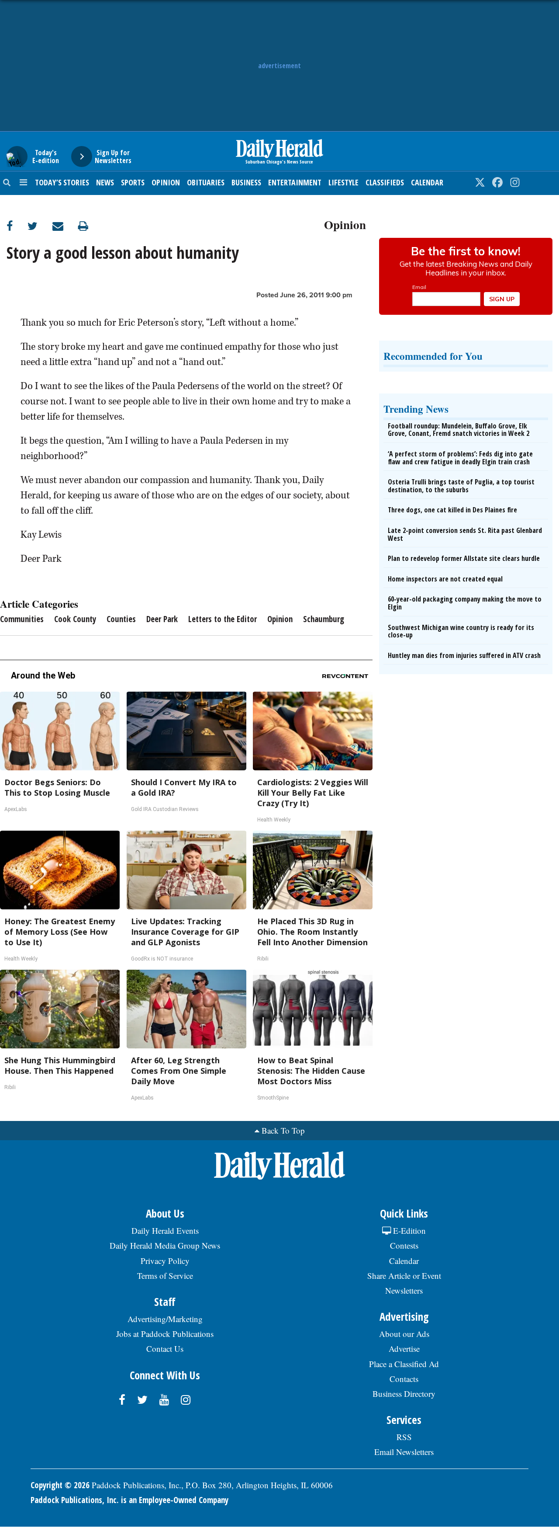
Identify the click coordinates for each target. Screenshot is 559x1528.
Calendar (427, 182)
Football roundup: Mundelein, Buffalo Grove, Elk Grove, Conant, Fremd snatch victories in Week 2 (458, 430)
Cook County (75, 619)
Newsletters (404, 1290)
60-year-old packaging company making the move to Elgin (465, 603)
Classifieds (385, 182)
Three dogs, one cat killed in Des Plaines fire (452, 510)
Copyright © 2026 (60, 1485)
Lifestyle (343, 182)
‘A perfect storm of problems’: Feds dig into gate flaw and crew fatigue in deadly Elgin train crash (460, 457)
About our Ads (404, 1333)
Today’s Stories (62, 182)
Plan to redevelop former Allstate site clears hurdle (464, 558)
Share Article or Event (404, 1275)
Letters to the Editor (222, 619)
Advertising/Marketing (165, 1318)
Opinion (166, 182)
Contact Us (164, 1348)
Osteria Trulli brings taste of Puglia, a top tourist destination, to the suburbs (461, 485)
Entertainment (294, 182)
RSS (404, 1436)
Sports (133, 182)
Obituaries (205, 182)
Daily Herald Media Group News (165, 1245)
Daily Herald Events (165, 1230)
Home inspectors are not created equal (445, 579)
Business (246, 182)
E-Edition (408, 1230)
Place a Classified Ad (404, 1363)
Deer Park (162, 619)
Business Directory (404, 1393)
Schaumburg (323, 619)
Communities (22, 619)
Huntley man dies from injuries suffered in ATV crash (464, 655)
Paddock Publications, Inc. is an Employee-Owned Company (129, 1500)
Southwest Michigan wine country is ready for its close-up (461, 631)
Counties (121, 619)
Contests (404, 1245)
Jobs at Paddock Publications (165, 1333)
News (105, 182)
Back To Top (283, 1130)
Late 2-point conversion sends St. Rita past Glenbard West (465, 534)
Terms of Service (165, 1275)
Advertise (404, 1348)
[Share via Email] (65, 226)
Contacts (404, 1378)
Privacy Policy (165, 1260)
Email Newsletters (404, 1451)
